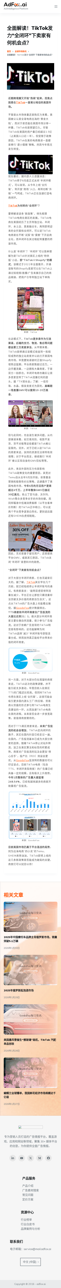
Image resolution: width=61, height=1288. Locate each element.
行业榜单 (26, 1219)
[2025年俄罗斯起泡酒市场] (30, 970)
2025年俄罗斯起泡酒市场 (19, 990)
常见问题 (27, 1195)
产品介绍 (27, 1185)
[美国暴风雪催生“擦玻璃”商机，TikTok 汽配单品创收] (30, 1019)
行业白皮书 (28, 1224)
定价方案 (27, 1199)
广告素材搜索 (30, 1190)
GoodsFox (22, 607)
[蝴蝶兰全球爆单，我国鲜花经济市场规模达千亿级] (30, 1073)
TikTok (20, 102)
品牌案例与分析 (30, 1228)
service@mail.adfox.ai (37, 1249)
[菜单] (55, 6)
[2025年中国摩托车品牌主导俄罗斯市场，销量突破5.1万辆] (30, 917)
